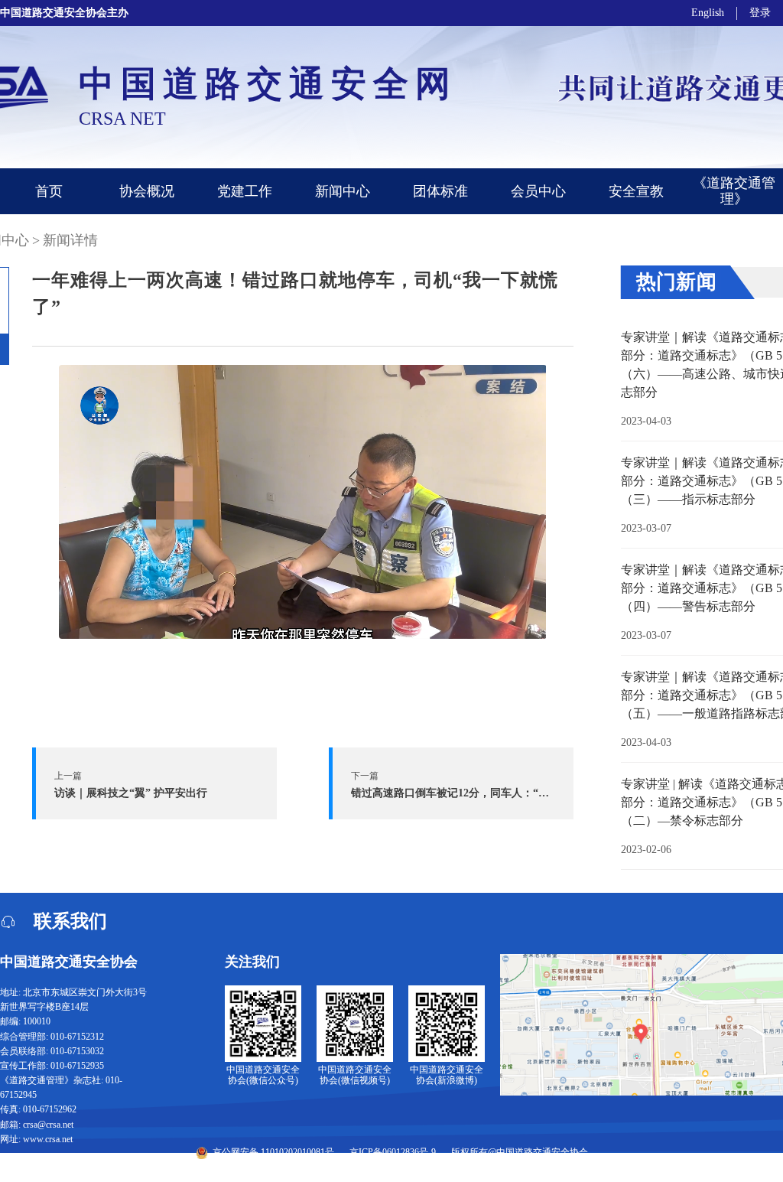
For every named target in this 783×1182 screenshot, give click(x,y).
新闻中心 (342, 191)
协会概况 (146, 191)
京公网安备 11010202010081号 (273, 1152)
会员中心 (538, 191)
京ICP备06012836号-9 (392, 1153)
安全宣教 (636, 191)
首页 (49, 191)
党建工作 (244, 191)
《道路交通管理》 (734, 191)
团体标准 (440, 191)
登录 (760, 12)
